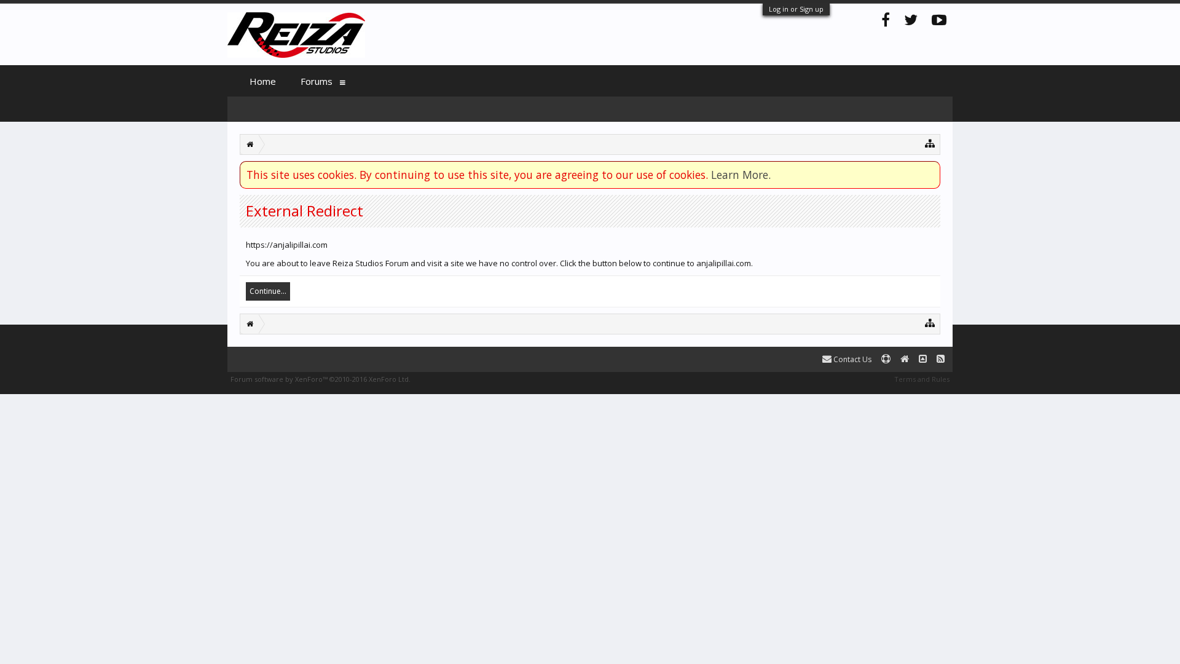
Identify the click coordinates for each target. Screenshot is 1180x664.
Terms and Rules (922, 379)
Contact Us (851, 359)
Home (263, 81)
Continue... (268, 291)
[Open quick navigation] (930, 143)
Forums (316, 81)
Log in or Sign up (796, 9)
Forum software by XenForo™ (320, 379)
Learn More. (741, 174)
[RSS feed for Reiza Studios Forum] (941, 359)
